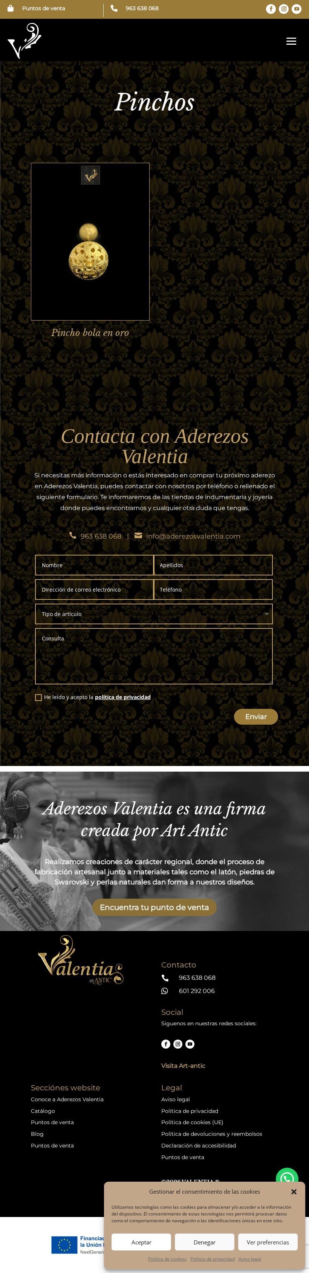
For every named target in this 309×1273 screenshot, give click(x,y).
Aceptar (141, 1242)
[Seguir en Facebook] (271, 9)
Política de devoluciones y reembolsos (211, 1134)
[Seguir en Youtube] (296, 9)
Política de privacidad (212, 1259)
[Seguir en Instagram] (284, 9)
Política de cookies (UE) (192, 1122)
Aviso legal (250, 1259)
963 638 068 (142, 8)
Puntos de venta (43, 8)
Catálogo (43, 1111)
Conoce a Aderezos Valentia (67, 1099)
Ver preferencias (268, 1242)
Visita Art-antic (183, 1065)
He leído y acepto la (97, 697)
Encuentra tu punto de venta (154, 907)
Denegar (205, 1242)
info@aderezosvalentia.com (193, 536)
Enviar (256, 717)
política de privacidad (123, 697)
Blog (37, 1134)
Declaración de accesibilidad (198, 1145)
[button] (294, 1192)
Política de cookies (167, 1259)
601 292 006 (197, 990)
